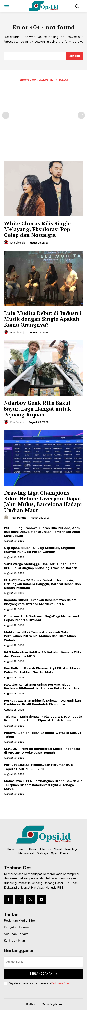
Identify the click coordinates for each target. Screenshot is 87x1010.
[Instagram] (19, 899)
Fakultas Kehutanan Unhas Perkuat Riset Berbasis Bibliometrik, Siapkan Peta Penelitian (41, 686)
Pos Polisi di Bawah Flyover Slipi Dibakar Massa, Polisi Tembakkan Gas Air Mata (42, 670)
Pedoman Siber (60, 983)
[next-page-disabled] (81, 115)
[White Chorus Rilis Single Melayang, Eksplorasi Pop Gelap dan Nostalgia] (43, 188)
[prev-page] (5, 115)
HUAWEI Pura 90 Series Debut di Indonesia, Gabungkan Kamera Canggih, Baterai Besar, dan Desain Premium (42, 584)
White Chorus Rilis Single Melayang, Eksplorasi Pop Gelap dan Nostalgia (37, 229)
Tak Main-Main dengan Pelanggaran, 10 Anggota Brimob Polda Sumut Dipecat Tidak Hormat (43, 718)
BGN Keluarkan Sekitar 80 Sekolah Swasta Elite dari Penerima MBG (42, 654)
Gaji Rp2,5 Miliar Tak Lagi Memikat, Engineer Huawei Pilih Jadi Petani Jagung (39, 550)
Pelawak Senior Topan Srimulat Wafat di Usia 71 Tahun (42, 734)
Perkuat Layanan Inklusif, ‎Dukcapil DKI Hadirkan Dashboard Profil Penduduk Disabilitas (42, 702)
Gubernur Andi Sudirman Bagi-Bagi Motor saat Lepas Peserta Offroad (41, 618)
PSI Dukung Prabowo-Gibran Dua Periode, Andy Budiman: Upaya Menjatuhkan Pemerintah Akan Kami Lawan (42, 532)
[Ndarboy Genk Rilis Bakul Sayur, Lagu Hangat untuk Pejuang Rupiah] (43, 368)
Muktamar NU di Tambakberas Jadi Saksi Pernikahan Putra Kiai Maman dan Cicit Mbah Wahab (40, 636)
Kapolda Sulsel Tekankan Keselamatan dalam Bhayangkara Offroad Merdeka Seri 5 (40, 602)
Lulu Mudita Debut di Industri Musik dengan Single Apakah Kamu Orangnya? (42, 319)
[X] (30, 899)
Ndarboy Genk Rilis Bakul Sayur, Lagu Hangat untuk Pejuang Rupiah (37, 408)
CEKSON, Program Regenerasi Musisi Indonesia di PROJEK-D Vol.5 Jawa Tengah (42, 751)
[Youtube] (41, 899)
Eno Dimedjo (17, 242)
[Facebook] (8, 899)
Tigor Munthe (18, 517)
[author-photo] (6, 242)
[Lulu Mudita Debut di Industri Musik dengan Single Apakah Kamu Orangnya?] (43, 278)
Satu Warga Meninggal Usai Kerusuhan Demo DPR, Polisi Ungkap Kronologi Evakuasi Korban (40, 566)
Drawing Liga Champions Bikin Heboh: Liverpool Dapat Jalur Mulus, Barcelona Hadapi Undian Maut (43, 501)
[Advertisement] (43, 113)
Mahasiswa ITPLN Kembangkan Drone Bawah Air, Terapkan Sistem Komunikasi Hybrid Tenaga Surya (43, 785)
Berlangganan (41, 974)
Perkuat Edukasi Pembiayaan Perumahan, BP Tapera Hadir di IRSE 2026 (39, 767)
